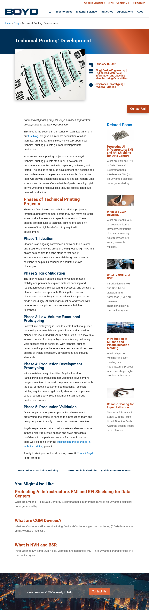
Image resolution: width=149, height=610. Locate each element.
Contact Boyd (85, 453)
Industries (107, 12)
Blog (16, 23)
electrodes (101, 84)
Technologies (64, 12)
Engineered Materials (108, 72)
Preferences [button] (71, 603)
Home (7, 23)
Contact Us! (138, 109)
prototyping (116, 84)
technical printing (105, 86)
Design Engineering (114, 70)
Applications (125, 12)
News (111, 3)
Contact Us (122, 3)
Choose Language (94, 3)
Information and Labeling (110, 75)
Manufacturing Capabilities (111, 78)
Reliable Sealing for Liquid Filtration (120, 405)
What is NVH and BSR (118, 277)
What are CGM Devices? (116, 213)
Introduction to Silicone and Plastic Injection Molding (118, 343)
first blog (33, 136)
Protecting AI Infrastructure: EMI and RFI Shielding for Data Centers (120, 151)
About (140, 12)
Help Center (138, 3)
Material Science (86, 12)
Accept (132, 601)
